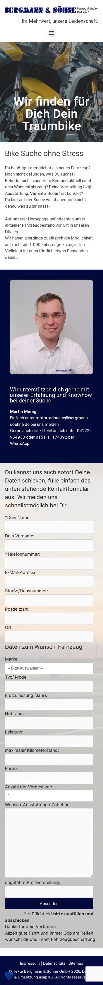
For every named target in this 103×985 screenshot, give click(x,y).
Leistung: (14, 731)
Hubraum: (15, 713)
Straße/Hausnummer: (26, 590)
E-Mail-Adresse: (21, 572)
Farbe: (11, 768)
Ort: (9, 627)
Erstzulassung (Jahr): (26, 695)
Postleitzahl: (17, 609)
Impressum (30, 963)
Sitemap (75, 963)
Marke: (12, 659)
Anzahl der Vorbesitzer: (28, 786)
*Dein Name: (18, 517)
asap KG (46, 977)
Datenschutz (54, 963)
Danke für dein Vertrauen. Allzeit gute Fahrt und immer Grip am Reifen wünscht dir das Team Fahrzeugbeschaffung (50, 933)
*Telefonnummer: (22, 554)
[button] (52, 33)
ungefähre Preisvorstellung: (32, 882)
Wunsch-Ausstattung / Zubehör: (37, 804)
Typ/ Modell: (17, 677)
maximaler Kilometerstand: (32, 750)
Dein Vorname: (19, 535)
